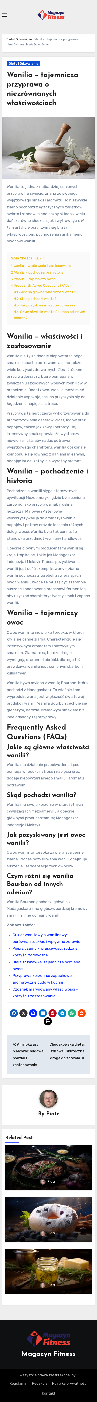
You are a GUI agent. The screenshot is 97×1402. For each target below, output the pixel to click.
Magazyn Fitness (48, 1354)
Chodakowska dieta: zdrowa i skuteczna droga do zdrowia (66, 1051)
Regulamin (18, 1383)
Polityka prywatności (70, 1383)
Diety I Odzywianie (19, 39)
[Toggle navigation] (4, 15)
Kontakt (48, 1393)
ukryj (38, 258)
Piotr (52, 1114)
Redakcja (40, 1383)
